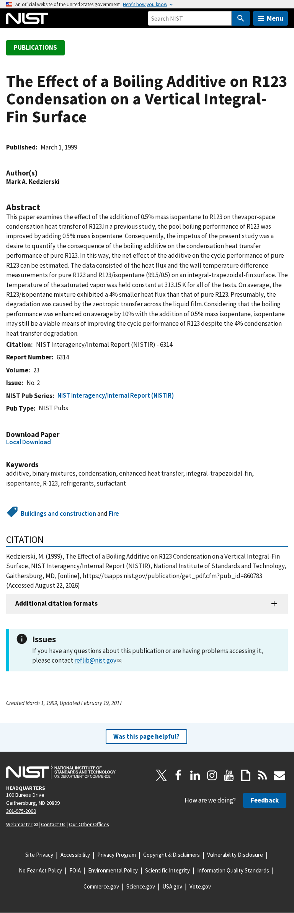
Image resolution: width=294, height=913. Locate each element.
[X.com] (161, 775)
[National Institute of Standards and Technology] (61, 771)
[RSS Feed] (262, 775)
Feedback (265, 800)
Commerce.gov (101, 886)
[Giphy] (245, 775)
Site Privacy (39, 854)
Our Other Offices (89, 824)
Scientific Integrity (167, 870)
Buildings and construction (58, 513)
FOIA (75, 870)
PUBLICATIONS (35, 47)
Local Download (28, 442)
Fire (114, 513)
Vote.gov (200, 886)
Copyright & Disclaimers (171, 854)
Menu (275, 18)
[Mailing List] (279, 775)
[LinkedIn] (195, 775)
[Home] (27, 18)
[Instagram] (212, 775)
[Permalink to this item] (41, 173)
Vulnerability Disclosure (235, 854)
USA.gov (172, 886)
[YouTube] (228, 775)
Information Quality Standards (233, 870)
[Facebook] (178, 775)
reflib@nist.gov (95, 660)
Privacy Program (116, 854)
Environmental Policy (113, 870)
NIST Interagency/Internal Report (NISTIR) (115, 395)
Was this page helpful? (146, 736)
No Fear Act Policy (40, 870)
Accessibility (75, 854)
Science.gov (140, 886)
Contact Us (53, 824)
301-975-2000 (21, 810)
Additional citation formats (56, 603)
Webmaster (19, 824)
